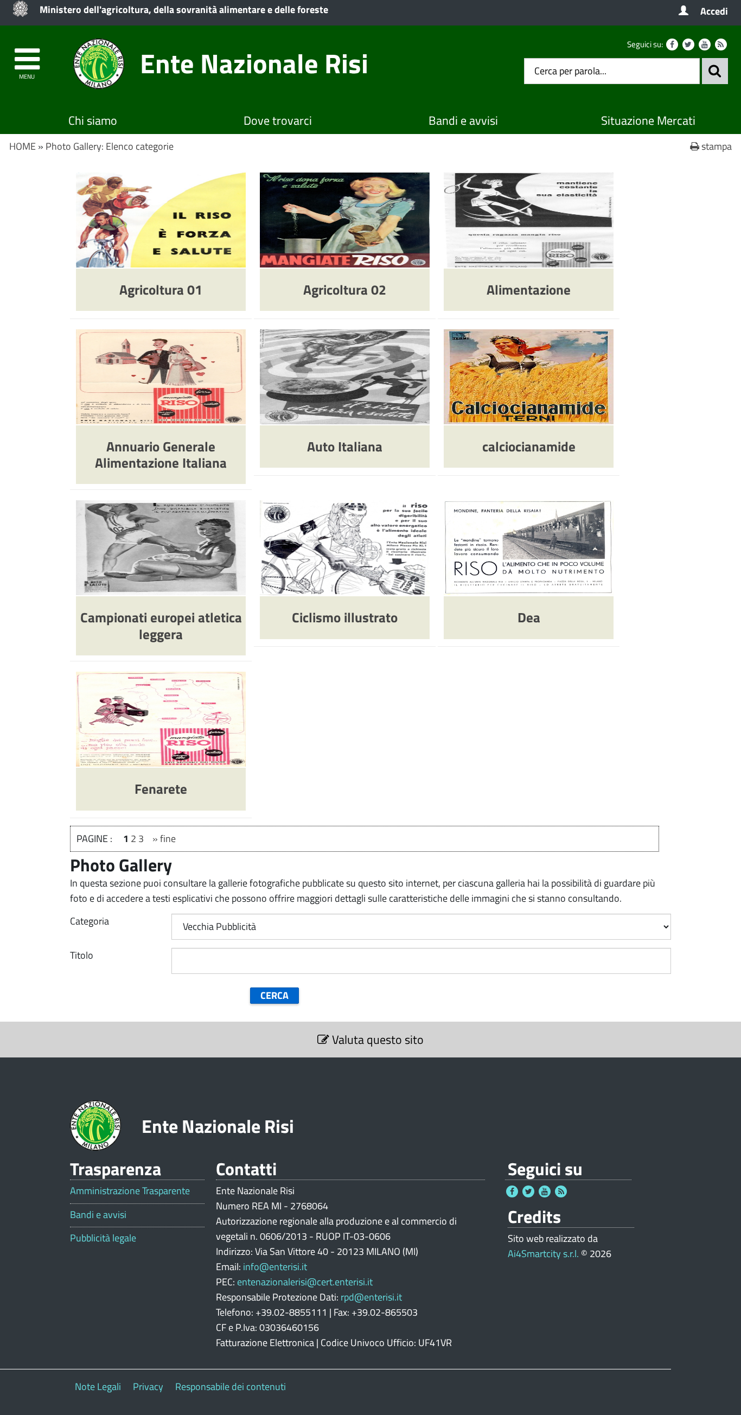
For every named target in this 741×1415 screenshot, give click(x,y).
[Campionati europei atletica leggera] (161, 546)
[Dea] (529, 546)
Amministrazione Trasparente (130, 1191)
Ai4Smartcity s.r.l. (543, 1253)
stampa (715, 146)
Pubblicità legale (103, 1238)
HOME (22, 146)
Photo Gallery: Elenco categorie (110, 146)
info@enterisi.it (275, 1266)
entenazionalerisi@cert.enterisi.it (305, 1281)
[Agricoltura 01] (161, 219)
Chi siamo (92, 120)
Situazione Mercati (648, 120)
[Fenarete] (161, 718)
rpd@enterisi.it (371, 1297)
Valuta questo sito (376, 1039)
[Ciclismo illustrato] (345, 546)
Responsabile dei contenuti (230, 1386)
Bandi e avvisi (463, 120)
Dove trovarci (278, 120)
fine (168, 838)
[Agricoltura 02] (345, 219)
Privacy (148, 1386)
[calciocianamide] (529, 375)
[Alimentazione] (529, 219)
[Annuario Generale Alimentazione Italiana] (161, 375)
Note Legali (98, 1386)
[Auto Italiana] (345, 375)
